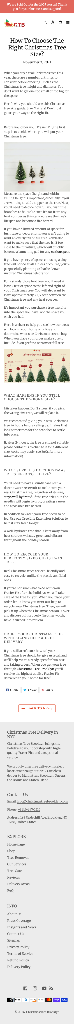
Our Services (16, 864)
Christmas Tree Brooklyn (35, 669)
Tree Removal (18, 858)
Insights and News (21, 927)
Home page (16, 844)
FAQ (10, 891)
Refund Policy (18, 960)
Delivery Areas (18, 884)
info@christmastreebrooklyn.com (42, 801)
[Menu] (68, 22)
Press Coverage (19, 921)
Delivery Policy (19, 967)
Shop (11, 851)
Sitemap (13, 940)
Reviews (13, 877)
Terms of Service (20, 954)
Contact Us (15, 934)
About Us (14, 914)
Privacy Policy (18, 947)
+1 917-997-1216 (29, 809)
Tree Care (14, 871)
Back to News (40, 708)
